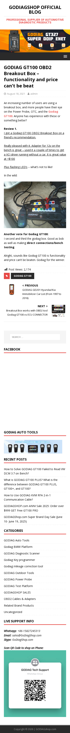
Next (65, 40)
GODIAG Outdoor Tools (19, 573)
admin (34, 93)
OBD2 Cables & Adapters (20, 599)
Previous (5, 40)
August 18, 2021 (16, 93)
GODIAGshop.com (46, 729)
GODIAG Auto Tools (16, 540)
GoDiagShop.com (22, 639)
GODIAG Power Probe (18, 579)
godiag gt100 (22, 276)
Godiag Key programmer (19, 560)
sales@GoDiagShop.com (26, 635)
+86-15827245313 (29, 631)
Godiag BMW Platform (18, 547)
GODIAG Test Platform (18, 586)
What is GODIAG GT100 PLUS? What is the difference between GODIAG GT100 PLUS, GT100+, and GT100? (31, 484)
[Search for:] (35, 337)
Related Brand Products (19, 605)
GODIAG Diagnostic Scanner (22, 553)
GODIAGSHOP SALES (17, 592)
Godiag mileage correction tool (23, 566)
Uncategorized (13, 612)
